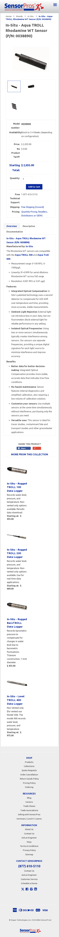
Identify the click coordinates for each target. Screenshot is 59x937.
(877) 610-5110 (29, 866)
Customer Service (29, 879)
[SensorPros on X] (22, 890)
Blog (29, 798)
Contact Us (29, 833)
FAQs (29, 842)
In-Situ (30, 16)
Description (29, 226)
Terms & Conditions (29, 846)
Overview (11, 226)
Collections (29, 766)
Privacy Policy (29, 850)
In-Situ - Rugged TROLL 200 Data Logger (17, 553)
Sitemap (29, 854)
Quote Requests (29, 770)
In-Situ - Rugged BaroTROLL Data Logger (17, 623)
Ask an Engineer (29, 838)
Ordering (29, 787)
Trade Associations (29, 810)
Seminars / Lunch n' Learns (29, 819)
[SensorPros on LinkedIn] (35, 889)
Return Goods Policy (29, 779)
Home (9, 16)
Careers (29, 802)
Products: (29, 762)
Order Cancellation (29, 774)
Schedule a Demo (29, 883)
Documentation (14, 231)
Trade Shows (29, 806)
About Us (29, 829)
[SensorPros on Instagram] (31, 889)
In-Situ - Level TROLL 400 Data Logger (15, 700)
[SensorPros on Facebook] (27, 889)
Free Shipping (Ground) (32, 207)
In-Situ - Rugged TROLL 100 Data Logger (17, 487)
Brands (19, 16)
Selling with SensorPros (29, 814)
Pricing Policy (29, 783)
